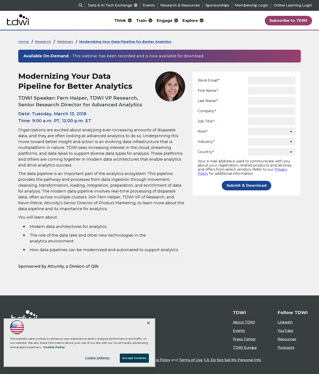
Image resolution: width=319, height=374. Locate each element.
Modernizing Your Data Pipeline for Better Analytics (125, 42)
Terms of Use (190, 360)
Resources (287, 339)
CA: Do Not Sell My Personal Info (232, 360)
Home (23, 42)
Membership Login (251, 5)
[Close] (148, 323)
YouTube (285, 331)
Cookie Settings (97, 357)
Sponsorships (217, 5)
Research (43, 42)
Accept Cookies (134, 358)
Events (149, 5)
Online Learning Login (293, 5)
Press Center (244, 339)
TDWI (239, 312)
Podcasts (286, 348)
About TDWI (244, 322)
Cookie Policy (158, 360)
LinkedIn (285, 322)
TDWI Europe (245, 348)
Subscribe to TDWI (288, 20)
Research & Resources (180, 5)
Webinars (65, 42)
